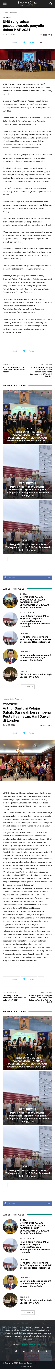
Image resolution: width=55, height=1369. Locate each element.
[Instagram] (16, 1351)
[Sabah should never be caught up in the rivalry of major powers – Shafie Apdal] (10, 656)
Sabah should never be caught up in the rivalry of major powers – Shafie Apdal (35, 657)
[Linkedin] (24, 1351)
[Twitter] (46, 1351)
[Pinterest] (31, 1351)
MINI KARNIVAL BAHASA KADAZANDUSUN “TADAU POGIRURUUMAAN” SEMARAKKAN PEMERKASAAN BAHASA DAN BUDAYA (27, 436)
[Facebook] (8, 1351)
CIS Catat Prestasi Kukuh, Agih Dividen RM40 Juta (36, 675)
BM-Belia (13, 12)
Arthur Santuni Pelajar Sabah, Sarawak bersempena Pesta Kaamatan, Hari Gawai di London (40, 371)
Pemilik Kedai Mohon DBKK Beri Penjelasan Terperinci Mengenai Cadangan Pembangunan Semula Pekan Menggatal (27, 491)
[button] (4, 4)
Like (48, 578)
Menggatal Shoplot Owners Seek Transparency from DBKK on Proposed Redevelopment (27, 547)
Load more (26, 686)
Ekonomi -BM (25, 671)
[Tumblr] (38, 1351)
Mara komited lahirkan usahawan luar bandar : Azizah (14, 369)
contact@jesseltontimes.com (32, 1344)
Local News (27, 541)
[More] (41, 42)
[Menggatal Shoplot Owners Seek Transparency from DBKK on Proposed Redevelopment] (27, 527)
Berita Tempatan (27, 483)
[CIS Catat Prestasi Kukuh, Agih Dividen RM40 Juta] (10, 674)
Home (5, 12)
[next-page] (9, 559)
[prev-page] (4, 559)
